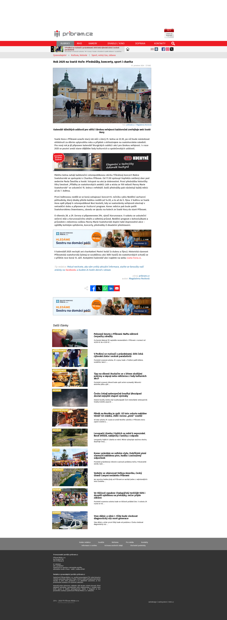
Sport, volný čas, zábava (104, 55)
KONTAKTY (160, 43)
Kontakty (144, 542)
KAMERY (93, 43)
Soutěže (101, 542)
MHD (79, 43)
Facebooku (70, 270)
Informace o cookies (89, 546)
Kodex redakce (85, 542)
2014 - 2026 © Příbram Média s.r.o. (66, 601)
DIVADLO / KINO (116, 43)
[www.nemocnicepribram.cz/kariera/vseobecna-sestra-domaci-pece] (102, 239)
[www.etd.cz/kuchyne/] (102, 162)
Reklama (115, 542)
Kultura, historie (79, 55)
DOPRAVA (140, 43)
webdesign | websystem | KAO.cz (161, 602)
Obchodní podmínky (138, 546)
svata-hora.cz (134, 257)
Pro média (130, 542)
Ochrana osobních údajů (114, 546)
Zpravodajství (59, 55)
